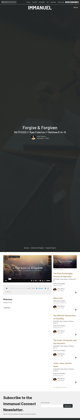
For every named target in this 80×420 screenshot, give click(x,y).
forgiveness (7, 307)
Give (48, 2)
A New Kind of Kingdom (37, 248)
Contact (28, 2)
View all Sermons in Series (60, 387)
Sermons (26, 248)
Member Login (61, 2)
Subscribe (68, 406)
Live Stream (53, 2)
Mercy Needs (42, 2)
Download (8, 291)
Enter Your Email (45, 402)
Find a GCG (34, 2)
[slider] (18, 288)
